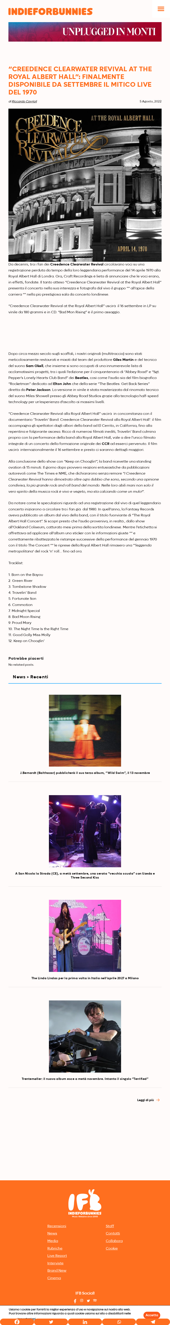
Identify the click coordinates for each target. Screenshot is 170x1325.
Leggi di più (146, 1100)
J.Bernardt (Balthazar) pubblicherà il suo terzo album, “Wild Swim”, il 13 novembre (85, 773)
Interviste (55, 1263)
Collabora (114, 1241)
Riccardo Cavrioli (24, 101)
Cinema (54, 1278)
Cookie (112, 1248)
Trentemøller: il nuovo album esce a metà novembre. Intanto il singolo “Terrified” (85, 1079)
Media (52, 1241)
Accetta (152, 1315)
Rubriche (54, 1248)
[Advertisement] (84, 1146)
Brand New (56, 1271)
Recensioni (56, 1226)
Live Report (57, 1256)
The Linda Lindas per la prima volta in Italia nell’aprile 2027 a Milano (85, 978)
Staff (110, 1226)
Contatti (113, 1233)
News (52, 1233)
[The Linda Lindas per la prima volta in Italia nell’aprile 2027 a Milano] (85, 936)
